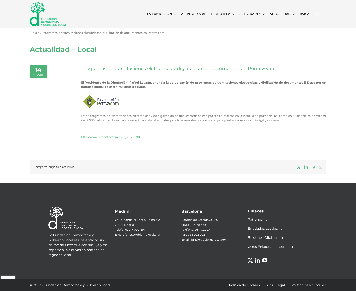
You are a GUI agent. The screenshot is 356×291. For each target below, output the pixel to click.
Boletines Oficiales (263, 238)
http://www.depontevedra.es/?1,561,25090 (110, 137)
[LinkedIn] (257, 260)
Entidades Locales (263, 228)
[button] (318, 13)
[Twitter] (250, 260)
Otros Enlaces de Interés (268, 247)
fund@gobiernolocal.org (142, 234)
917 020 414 (137, 230)
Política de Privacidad (308, 285)
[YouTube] (264, 260)
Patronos (255, 219)
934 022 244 (203, 230)
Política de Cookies (244, 285)
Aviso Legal (275, 285)
